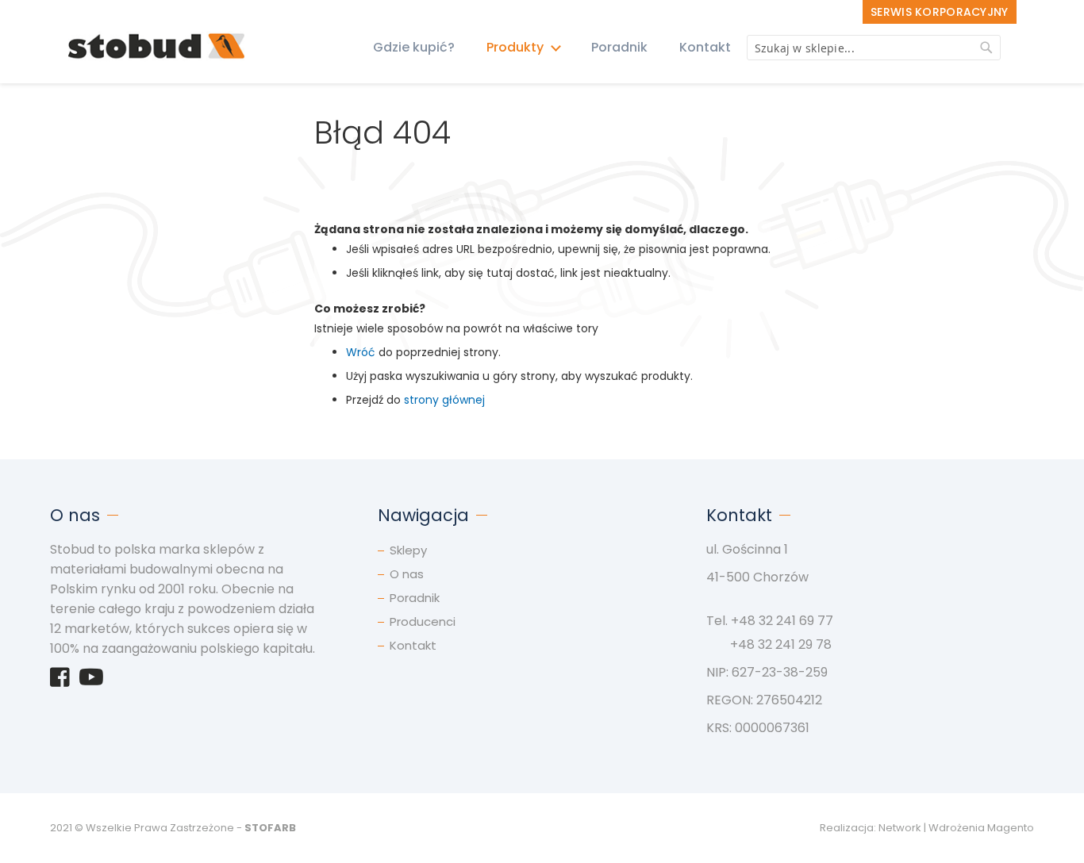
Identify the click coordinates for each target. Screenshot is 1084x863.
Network (899, 827)
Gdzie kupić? (414, 47)
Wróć (360, 352)
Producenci (423, 621)
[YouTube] (91, 681)
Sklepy (408, 550)
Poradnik (619, 47)
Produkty (516, 47)
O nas (407, 574)
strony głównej (444, 400)
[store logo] (156, 47)
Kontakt (705, 47)
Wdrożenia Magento (981, 827)
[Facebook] (60, 681)
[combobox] (874, 47)
